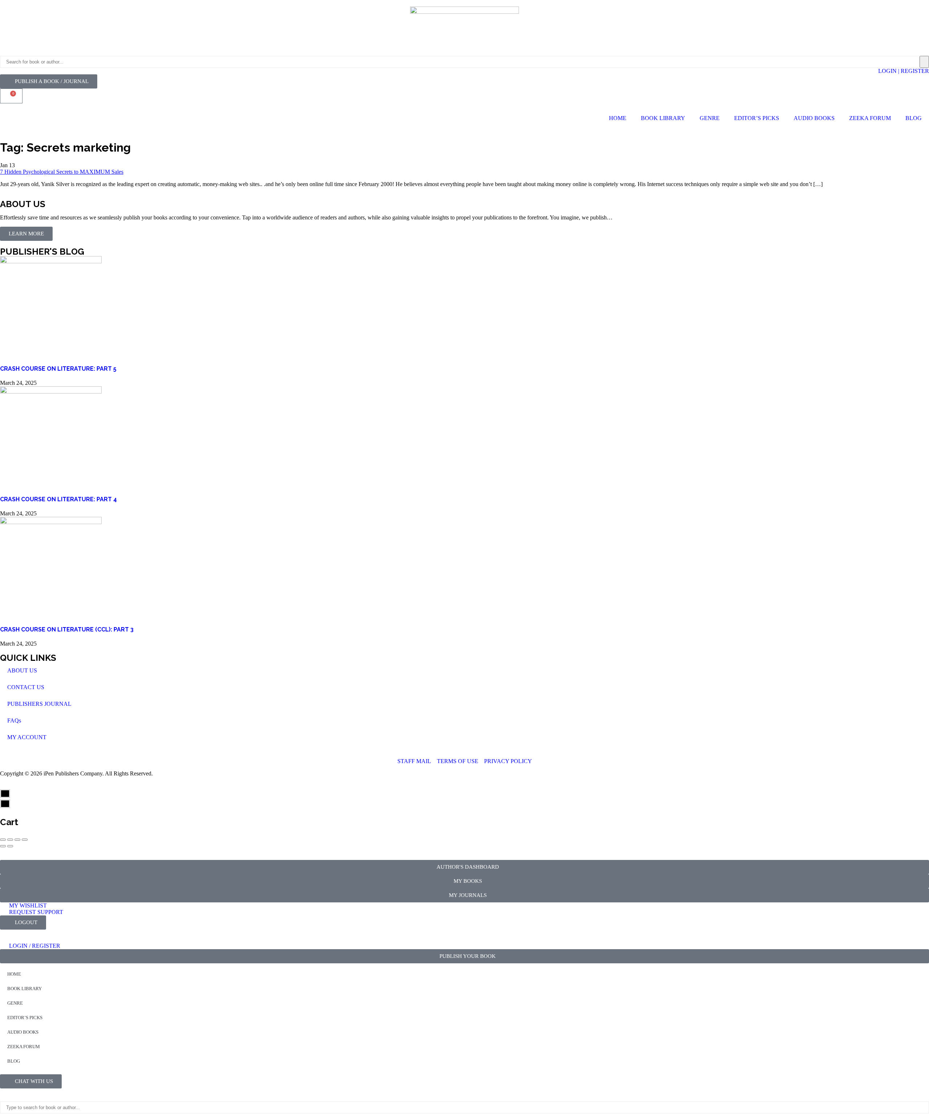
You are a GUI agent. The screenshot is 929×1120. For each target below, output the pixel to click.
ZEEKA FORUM (870, 118)
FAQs (14, 720)
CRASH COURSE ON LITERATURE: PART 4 (58, 499)
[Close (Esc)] (3, 840)
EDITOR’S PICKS (756, 118)
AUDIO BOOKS (814, 118)
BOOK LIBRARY (663, 118)
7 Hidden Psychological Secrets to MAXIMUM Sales (61, 172)
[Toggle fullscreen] (17, 840)
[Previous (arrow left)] (3, 846)
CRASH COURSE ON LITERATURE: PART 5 (58, 368)
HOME (617, 118)
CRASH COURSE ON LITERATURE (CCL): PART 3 (67, 629)
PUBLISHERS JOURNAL (39, 704)
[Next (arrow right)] (10, 846)
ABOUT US (22, 670)
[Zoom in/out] (25, 840)
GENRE (710, 118)
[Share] (10, 840)
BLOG (913, 118)
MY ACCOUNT (26, 737)
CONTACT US (25, 687)
